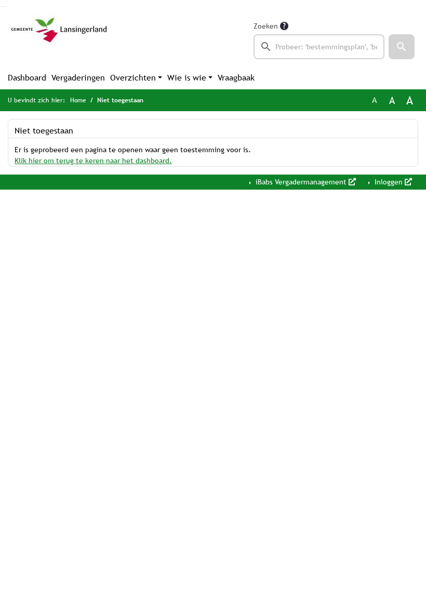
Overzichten (133, 78)
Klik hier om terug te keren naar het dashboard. (93, 160)
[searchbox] (319, 46)
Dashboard (27, 78)
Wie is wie (186, 78)
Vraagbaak (236, 78)
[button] (402, 46)
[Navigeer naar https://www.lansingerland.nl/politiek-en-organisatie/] (59, 39)
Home (78, 100)
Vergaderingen (78, 78)
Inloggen (388, 182)
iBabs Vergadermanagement (301, 182)
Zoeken (266, 26)
